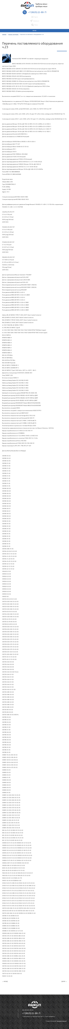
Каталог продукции (13, 34)
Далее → (64, 981)
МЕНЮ (34, 30)
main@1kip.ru (51, 1016)
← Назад (5, 981)
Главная (4, 34)
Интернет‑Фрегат (61, 1021)
